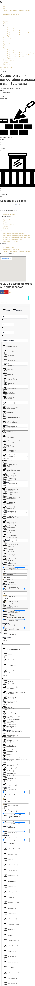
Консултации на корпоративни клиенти (20, 30)
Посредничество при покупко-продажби (20, 32)
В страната (6, 363)
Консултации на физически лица (18, 28)
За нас (5, 40)
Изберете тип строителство (9, 701)
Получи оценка (8, 38)
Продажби (6, 22)
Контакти (6, 42)
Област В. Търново (8, 340)
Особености (6, 540)
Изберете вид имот (7, 672)
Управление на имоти (14, 36)
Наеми (5, 24)
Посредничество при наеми (16, 34)
